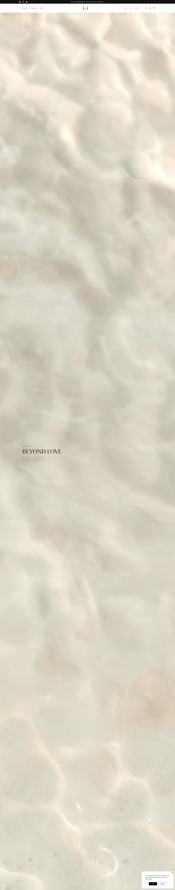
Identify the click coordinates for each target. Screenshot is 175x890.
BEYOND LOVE (42, 451)
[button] (146, 8)
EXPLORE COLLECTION (33, 459)
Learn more (148, 879)
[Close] (172, 873)
